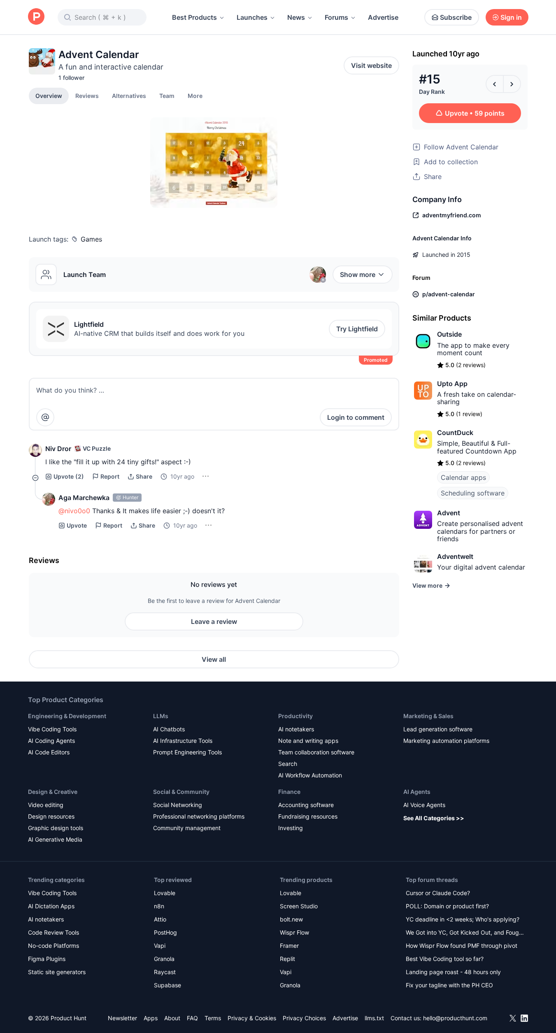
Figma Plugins (46, 958)
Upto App (452, 383)
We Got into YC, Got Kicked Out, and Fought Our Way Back (465, 933)
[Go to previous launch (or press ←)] (494, 84)
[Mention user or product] (45, 417)
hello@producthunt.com (455, 1017)
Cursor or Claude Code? (438, 892)
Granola (164, 958)
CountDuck (455, 432)
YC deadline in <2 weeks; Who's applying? (462, 919)
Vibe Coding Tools (52, 729)
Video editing (45, 804)
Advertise (383, 17)
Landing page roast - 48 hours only (453, 971)
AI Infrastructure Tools (182, 740)
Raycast (165, 971)
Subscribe (456, 17)
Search (287, 763)
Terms (213, 1017)
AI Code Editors (49, 752)
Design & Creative (52, 791)
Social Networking (177, 804)
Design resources (51, 816)
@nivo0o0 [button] (74, 511)
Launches (252, 17)
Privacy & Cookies (252, 1017)
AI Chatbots (169, 729)
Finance (289, 791)
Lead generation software (437, 729)
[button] (195, 95)
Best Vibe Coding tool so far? (445, 958)
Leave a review (214, 621)
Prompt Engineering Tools (187, 752)
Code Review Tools (53, 932)
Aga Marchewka (83, 497)
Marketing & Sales (428, 715)
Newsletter (122, 1017)
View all (214, 659)
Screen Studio (299, 906)
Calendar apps (463, 477)
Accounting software (306, 804)
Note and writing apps (308, 740)
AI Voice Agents (424, 804)
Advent (448, 513)
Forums (336, 17)
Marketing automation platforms (446, 740)
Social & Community (181, 791)
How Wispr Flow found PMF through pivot (461, 945)
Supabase (167, 985)
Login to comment (355, 417)
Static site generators (57, 971)
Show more (357, 274)
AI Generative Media (55, 839)
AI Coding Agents (51, 740)
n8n (159, 906)
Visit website (371, 65)
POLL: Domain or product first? (447, 906)
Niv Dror (58, 448)
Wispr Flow (294, 932)
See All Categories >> (433, 817)
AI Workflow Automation (310, 775)
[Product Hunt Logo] (36, 17)
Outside (449, 334)
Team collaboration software (316, 752)
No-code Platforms (53, 945)
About (172, 1017)
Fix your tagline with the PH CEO (449, 985)
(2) (69, 476)
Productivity (295, 715)
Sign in (511, 17)
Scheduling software (473, 493)
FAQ (192, 1017)
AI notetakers (296, 729)
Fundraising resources (307, 816)
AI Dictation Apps (51, 906)
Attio (160, 919)
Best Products (194, 17)
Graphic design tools (55, 827)
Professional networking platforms (198, 816)
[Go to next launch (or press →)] (512, 84)
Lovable (164, 892)
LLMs (160, 715)
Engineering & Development (67, 715)
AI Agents (416, 791)
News (296, 17)
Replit (287, 958)
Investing (290, 827)
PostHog (165, 932)
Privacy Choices (304, 1017)
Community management (187, 827)
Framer (289, 945)
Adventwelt (455, 556)
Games (91, 239)
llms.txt (374, 1017)
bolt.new (291, 919)
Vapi (159, 945)
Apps (151, 1017)
